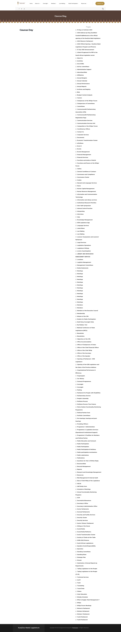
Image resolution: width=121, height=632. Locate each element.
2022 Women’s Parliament (85, 41)
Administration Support (84, 69)
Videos (79, 591)
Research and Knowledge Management (89, 472)
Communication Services (84, 120)
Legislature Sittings (83, 248)
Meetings (80, 271)
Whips (79, 602)
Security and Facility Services (86, 514)
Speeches (80, 549)
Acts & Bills (80, 63)
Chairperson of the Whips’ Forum (87, 100)
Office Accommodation (84, 341)
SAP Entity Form (82, 486)
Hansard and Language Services (87, 183)
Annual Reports (81, 86)
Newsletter (80, 333)
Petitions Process (82, 401)
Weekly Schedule (82, 597)
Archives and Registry (83, 89)
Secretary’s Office (82, 503)
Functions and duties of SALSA (86, 160)
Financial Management (84, 154)
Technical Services (83, 577)
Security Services (82, 520)
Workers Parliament (83, 611)
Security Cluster (82, 517)
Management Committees (85, 265)
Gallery (79, 168)
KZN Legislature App (83, 222)
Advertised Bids (82, 72)
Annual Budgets (82, 78)
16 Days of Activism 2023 (84, 30)
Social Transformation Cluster (86, 534)
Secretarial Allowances (84, 500)
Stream (79, 560)
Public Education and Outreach (86, 441)
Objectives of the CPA (83, 339)
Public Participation (83, 443)
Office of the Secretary (84, 353)
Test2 (79, 582)
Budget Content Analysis (84, 95)
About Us (80, 58)
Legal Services (81, 242)
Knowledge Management (85, 219)
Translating (80, 585)
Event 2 (79, 146)
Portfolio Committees (83, 415)
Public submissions (83, 455)
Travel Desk (80, 588)
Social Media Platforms (84, 531)
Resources (80, 475)
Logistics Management (84, 262)
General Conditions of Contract (86, 171)
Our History (80, 378)
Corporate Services (83, 134)
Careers (79, 98)
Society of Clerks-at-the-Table (86, 537)
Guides (79, 180)
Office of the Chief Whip (84, 350)
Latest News (81, 228)
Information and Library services (87, 200)
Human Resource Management (86, 191)
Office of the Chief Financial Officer (88, 347)
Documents (80, 137)
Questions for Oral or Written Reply (88, 460)
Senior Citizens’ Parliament (85, 523)
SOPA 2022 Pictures (83, 540)
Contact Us (80, 132)
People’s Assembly (83, 398)
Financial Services (82, 157)
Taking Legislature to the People (87, 568)
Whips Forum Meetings (84, 605)
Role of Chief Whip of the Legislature (88, 480)
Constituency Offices (83, 129)
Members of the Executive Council (87, 310)
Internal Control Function (84, 208)
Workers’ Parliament (83, 614)
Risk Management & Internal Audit (87, 478)
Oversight (80, 384)
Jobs (78, 217)
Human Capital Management (85, 188)
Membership (81, 313)
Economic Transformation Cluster (87, 140)
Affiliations (80, 75)
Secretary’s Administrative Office (87, 506)
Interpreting (81, 211)
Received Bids (81, 463)
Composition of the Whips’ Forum (87, 126)
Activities (80, 61)
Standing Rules (81, 554)
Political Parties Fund (83, 412)
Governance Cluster (83, 177)
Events (79, 149)
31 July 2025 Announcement (85, 49)
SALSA (79, 483)
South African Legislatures (85, 543)
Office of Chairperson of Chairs (86, 344)
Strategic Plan (81, 557)
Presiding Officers (82, 424)
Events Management (83, 151)
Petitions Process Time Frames (86, 404)
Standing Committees (84, 551)
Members (80, 305)
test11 (79, 580)
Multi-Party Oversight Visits (85, 322)
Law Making (80, 231)
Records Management (84, 466)
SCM (78, 497)
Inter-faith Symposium (84, 205)
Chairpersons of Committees (86, 103)
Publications (81, 458)
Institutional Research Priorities (86, 202)
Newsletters (80, 336)
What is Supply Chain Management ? (88, 600)
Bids (78, 92)
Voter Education (82, 594)
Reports (79, 469)
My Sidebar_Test (82, 325)
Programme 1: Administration (86, 426)
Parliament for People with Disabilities (88, 393)
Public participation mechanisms (87, 452)
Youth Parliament (82, 617)
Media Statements (82, 268)
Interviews (80, 214)
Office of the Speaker (83, 356)
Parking (79, 390)
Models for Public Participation (86, 319)
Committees (81, 106)
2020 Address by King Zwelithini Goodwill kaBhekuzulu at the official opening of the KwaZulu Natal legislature (87, 35)
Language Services (83, 225)
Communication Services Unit (86, 123)
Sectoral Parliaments (83, 512)
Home (79, 185)
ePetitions (80, 143)
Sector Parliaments (83, 509)
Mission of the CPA (82, 316)
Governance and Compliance (86, 174)
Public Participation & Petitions (86, 449)
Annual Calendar (82, 81)
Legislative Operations (84, 245)
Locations (80, 259)
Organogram (81, 375)
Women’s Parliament (83, 608)
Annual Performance (83, 83)
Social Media (81, 529)
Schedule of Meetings (84, 489)
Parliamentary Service (84, 395)
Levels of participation (84, 251)
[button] (100, 3)
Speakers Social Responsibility (86, 546)
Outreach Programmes (84, 381)
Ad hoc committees (83, 66)
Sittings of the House (83, 526)
